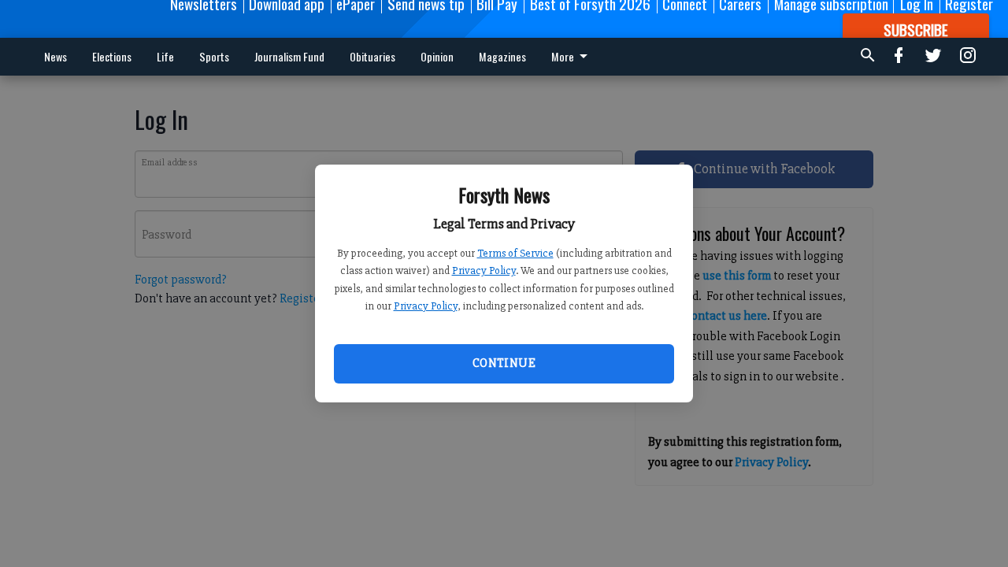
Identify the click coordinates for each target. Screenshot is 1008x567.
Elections (112, 56)
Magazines (502, 56)
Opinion (437, 56)
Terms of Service (515, 253)
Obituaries (372, 56)
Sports (214, 56)
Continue (504, 363)
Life (165, 56)
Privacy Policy (484, 270)
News (55, 56)
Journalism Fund (289, 56)
